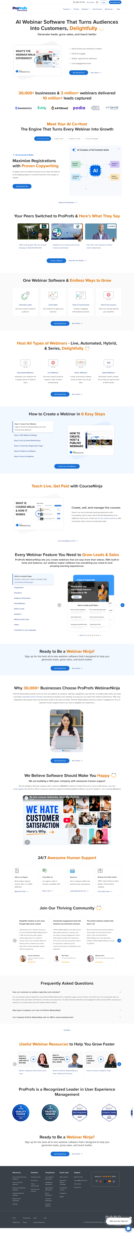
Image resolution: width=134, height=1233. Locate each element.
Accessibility (26, 1218)
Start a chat (46, 891)
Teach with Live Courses (35, 1190)
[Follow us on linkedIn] (106, 1217)
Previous (15, 940)
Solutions (85, 9)
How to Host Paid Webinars (17, 1183)
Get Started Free (115, 2)
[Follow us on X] (111, 1217)
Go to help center (104, 891)
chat (109, 786)
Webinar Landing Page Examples (19, 1189)
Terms (35, 1218)
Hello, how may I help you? (119, 1221)
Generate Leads (35, 1177)
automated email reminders (32, 697)
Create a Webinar (56, 261)
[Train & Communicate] (81, 300)
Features (66, 9)
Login (103, 2)
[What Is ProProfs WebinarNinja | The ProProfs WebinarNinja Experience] (37, 60)
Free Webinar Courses (63, 1189)
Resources (108, 9)
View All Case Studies (76, 260)
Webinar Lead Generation (16, 1199)
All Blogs (15, 1204)
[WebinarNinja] (21, 9)
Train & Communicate (35, 1185)
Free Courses (97, 9)
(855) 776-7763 (80, 2)
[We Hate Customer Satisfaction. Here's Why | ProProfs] (67, 820)
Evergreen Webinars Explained (18, 1194)
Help (118, 9)
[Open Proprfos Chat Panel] (128, 1229)
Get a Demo (90, 2)
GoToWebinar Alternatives (49, 1183)
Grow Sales (34, 1180)
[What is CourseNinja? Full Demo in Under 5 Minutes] (39, 514)
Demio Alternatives (48, 1194)
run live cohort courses (106, 518)
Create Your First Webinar (67, 466)
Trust (45, 1218)
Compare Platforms (48, 1205)
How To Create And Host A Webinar (19, 1178)
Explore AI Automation (66, 202)
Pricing (76, 9)
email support (18, 789)
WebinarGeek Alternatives (49, 1189)
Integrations (63, 1193)
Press (14, 1218)
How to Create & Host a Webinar (42, 7)
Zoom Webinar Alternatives (49, 1178)
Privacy (25, 1222)
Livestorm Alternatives (48, 1199)
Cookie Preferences (39, 1222)
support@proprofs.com (78, 891)
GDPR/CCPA (16, 1222)
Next (119, 940)
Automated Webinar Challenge (63, 1182)
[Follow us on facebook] (115, 1217)
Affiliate (62, 1197)
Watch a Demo (64, 1177)
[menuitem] (79, 2)
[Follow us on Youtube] (119, 1217)
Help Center (77, 1184)
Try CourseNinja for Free (66, 541)
